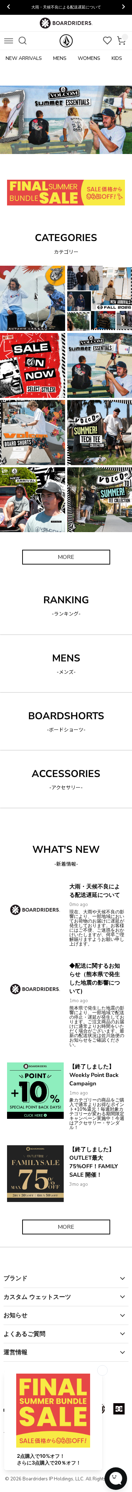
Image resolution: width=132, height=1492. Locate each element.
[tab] (29, 167)
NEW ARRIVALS (24, 58)
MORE (66, 557)
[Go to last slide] (9, 7)
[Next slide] (123, 7)
